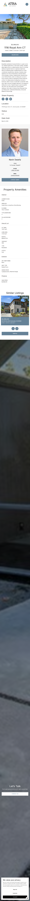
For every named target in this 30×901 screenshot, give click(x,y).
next (16, 328)
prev (13, 328)
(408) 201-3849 (15, 170)
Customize (15, 893)
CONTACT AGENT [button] (15, 179)
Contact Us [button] (15, 793)
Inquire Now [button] (15, 54)
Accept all (15, 896)
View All (15, 333)
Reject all (15, 889)
